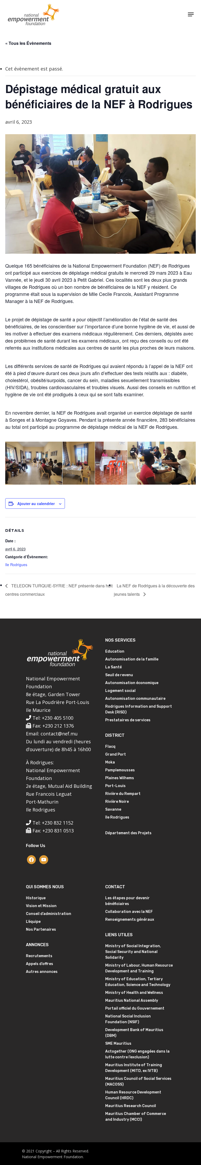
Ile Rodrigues (16, 564)
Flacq (110, 746)
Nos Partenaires (41, 929)
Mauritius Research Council (130, 1106)
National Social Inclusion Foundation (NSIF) (128, 1019)
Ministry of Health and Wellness (134, 992)
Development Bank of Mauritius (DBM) (134, 1033)
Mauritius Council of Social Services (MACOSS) (138, 1081)
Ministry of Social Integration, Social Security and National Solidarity (133, 952)
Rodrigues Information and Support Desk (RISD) (138, 709)
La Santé (113, 667)
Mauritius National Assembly (131, 1000)
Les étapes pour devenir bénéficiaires (127, 901)
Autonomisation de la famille (131, 659)
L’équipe (33, 921)
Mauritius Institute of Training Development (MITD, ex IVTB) (133, 1068)
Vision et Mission (41, 906)
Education (114, 651)
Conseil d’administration (48, 914)
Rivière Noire (117, 801)
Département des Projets (128, 833)
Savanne (113, 809)
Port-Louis (115, 786)
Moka (110, 762)
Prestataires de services (127, 720)
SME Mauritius (118, 1043)
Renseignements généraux (129, 919)
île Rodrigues (117, 817)
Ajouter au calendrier (36, 503)
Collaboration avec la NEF (129, 911)
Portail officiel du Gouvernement (134, 1008)
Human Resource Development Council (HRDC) (133, 1095)
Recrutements (39, 956)
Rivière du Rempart (123, 794)
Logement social (120, 691)
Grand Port (115, 754)
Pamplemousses (120, 770)
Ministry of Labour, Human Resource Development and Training (139, 968)
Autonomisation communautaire (135, 698)
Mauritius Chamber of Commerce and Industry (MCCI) (135, 1117)
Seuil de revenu (119, 675)
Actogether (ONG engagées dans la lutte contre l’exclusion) (137, 1054)
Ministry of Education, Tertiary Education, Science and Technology (137, 982)
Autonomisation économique (131, 683)
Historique (36, 898)
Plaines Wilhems (119, 778)
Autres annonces (42, 971)
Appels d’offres (39, 964)
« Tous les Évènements (28, 43)
